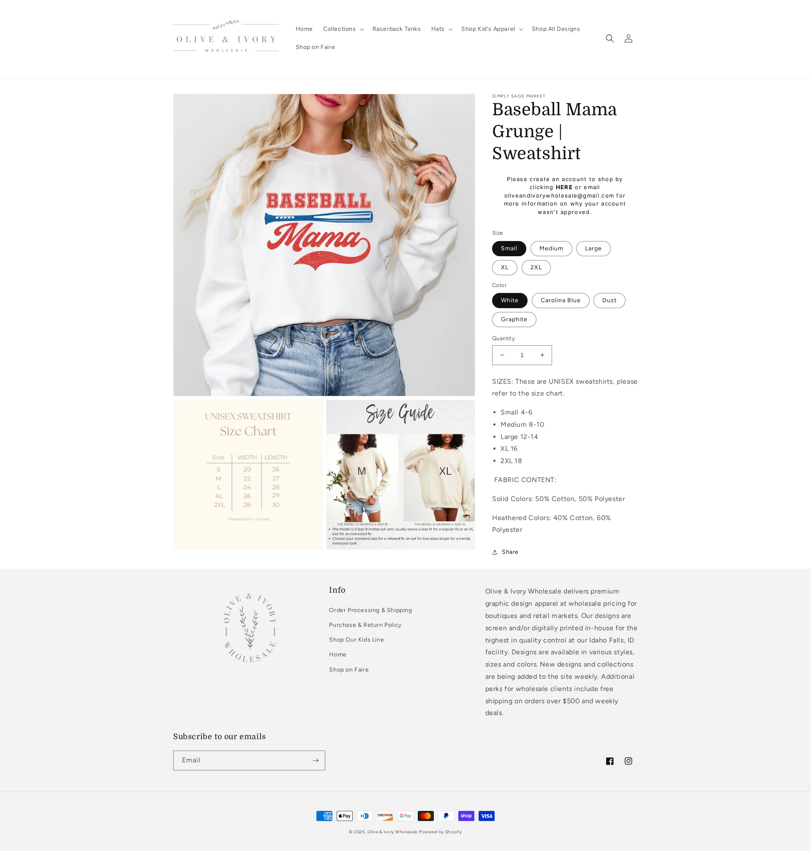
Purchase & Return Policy (365, 625)
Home (337, 654)
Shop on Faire (349, 669)
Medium (551, 248)
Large (593, 248)
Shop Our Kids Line (356, 639)
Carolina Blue (561, 300)
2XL (536, 267)
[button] (342, 29)
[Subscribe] (315, 760)
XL (505, 267)
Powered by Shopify (440, 832)
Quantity (503, 338)
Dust (609, 300)
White (510, 300)
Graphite (514, 319)
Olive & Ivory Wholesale (392, 832)
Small (509, 248)
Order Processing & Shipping (370, 610)
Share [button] (510, 552)
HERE (564, 187)
